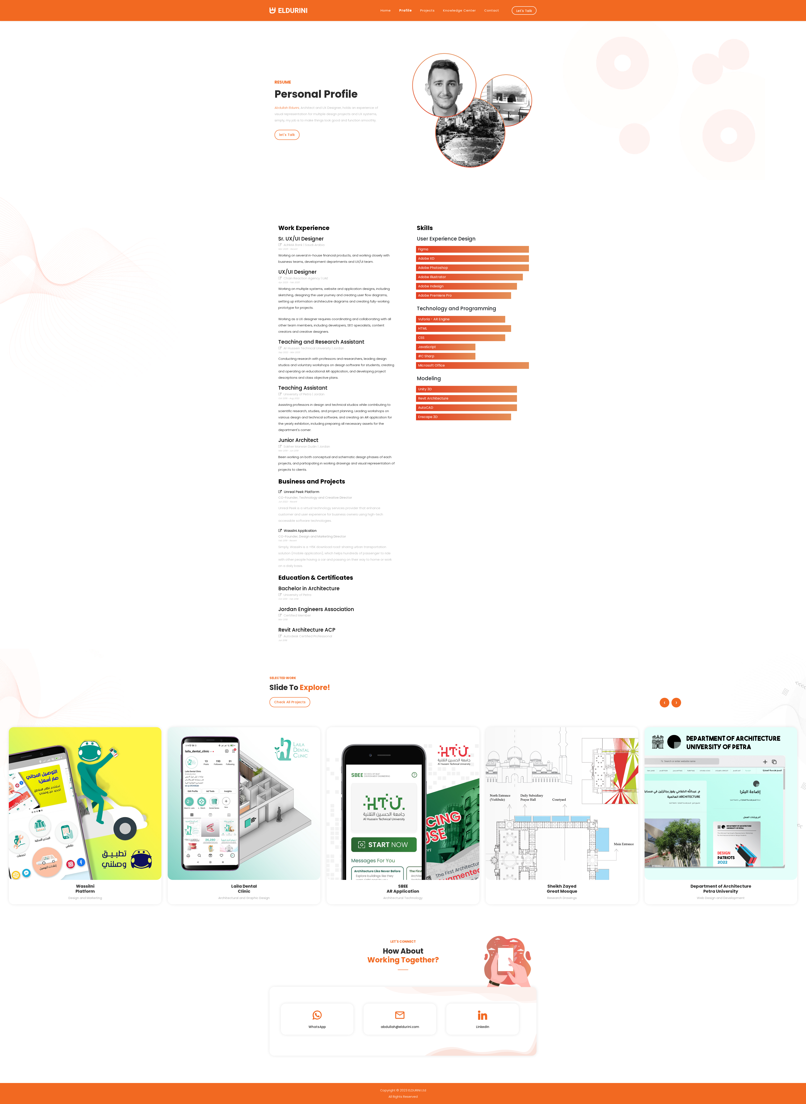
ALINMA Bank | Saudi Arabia (304, 245)
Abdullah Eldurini (287, 107)
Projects (427, 10)
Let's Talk (524, 11)
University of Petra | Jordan (304, 394)
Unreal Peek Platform (301, 491)
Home (386, 10)
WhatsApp (317, 1027)
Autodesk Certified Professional (308, 636)
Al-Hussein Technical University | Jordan (314, 348)
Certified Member (297, 615)
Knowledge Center (459, 10)
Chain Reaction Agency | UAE (306, 278)
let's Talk (287, 134)
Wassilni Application (300, 530)
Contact (491, 10)
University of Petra (297, 595)
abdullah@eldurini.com (400, 1027)
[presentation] (664, 702)
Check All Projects (290, 702)
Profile (405, 10)
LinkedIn (482, 1027)
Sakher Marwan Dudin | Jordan (307, 446)
